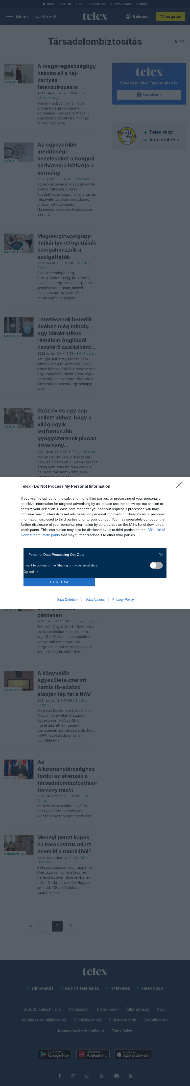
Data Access (95, 599)
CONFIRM (59, 582)
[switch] (156, 565)
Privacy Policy (123, 599)
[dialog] (95, 543)
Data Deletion (67, 599)
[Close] (180, 486)
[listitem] (93, 554)
